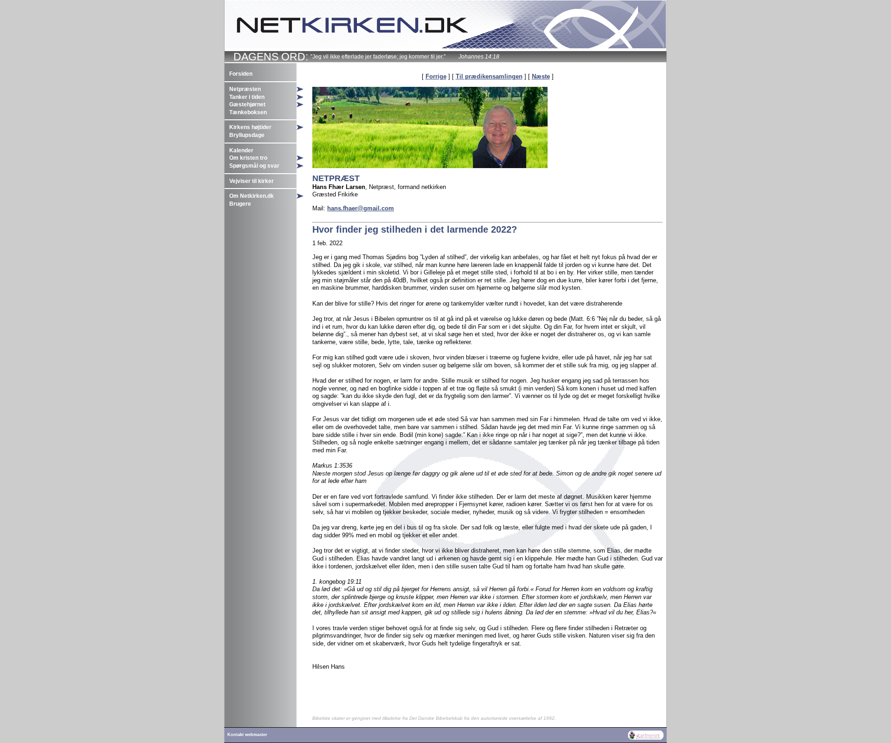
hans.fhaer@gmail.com (360, 208)
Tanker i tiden (247, 97)
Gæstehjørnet (247, 104)
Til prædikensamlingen (489, 76)
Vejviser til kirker (251, 181)
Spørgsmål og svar (254, 166)
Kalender (241, 150)
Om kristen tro (248, 158)
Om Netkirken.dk (251, 196)
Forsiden (240, 74)
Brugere (240, 204)
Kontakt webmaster (247, 734)
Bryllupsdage (247, 135)
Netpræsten (245, 89)
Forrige (436, 76)
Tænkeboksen (248, 112)
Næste (541, 76)
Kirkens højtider (250, 127)
